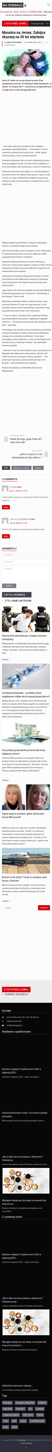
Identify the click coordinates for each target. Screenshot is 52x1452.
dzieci (11, 90)
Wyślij (9, 586)
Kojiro (13, 487)
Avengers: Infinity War (25, 1403)
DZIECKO (42, 1403)
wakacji (15, 265)
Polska (40, 1415)
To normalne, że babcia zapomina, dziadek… (20, 1390)
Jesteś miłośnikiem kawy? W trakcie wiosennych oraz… (25, 1164)
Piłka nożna (28, 1415)
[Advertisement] (26, 119)
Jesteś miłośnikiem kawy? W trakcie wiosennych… (23, 1306)
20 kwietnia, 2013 (34, 42)
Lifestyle (39, 1409)
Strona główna (6, 12)
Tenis (5, 1421)
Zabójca (38, 468)
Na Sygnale (21, 1440)
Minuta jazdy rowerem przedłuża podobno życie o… (23, 1121)
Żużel (14, 1427)
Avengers (7, 1403)
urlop (12, 342)
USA (14, 1421)
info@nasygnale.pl (14, 1025)
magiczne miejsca (11, 1415)
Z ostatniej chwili (37, 1421)
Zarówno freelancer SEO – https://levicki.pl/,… (21, 1077)
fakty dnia (7, 1409)
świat (5, 1427)
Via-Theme (27, 1443)
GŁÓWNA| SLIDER (35, 12)
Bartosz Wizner (13, 42)
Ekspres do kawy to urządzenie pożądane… (20, 1350)
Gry (30, 1409)
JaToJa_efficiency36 (20, 519)
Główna (23, 12)
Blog (16, 12)
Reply (6, 507)
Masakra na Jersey (21, 468)
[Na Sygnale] (14, 5)
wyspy (23, 1421)
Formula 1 (20, 1409)
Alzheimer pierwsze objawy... (17, 1385)
